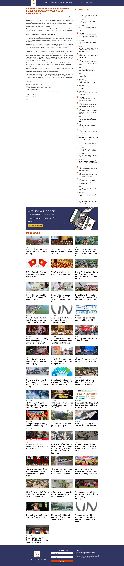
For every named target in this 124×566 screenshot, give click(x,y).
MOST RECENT (53, 2)
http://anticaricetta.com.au (48, 34)
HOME (47, 2)
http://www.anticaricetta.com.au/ (51, 91)
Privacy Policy (36, 562)
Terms (31, 562)
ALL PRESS (61, 2)
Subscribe (62, 561)
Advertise (41, 562)
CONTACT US (68, 2)
